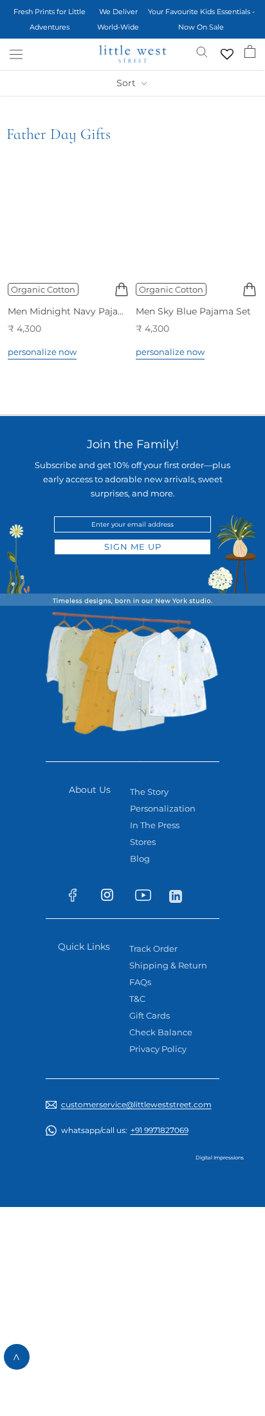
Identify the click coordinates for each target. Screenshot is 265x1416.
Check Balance (160, 1032)
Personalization (163, 808)
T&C (137, 999)
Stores (143, 842)
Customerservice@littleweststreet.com (136, 1104)
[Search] (202, 51)
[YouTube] (147, 898)
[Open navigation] (16, 54)
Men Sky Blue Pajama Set (193, 311)
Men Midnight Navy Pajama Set (79, 311)
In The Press (154, 825)
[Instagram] (113, 897)
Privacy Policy (158, 1049)
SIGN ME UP (132, 546)
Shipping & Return (168, 965)
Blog (140, 858)
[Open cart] (249, 51)
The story (149, 791)
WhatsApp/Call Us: (124, 1130)
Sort (127, 83)
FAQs (140, 982)
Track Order (153, 948)
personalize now (42, 352)
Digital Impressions (220, 1157)
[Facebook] (79, 898)
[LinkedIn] (181, 895)
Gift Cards (149, 1015)
